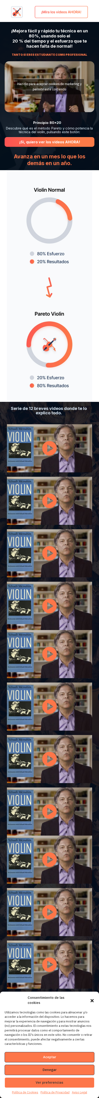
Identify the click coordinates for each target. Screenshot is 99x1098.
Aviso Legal (79, 1092)
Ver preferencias (49, 1082)
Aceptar (49, 1057)
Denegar (50, 1069)
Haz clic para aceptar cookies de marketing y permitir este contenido (49, 86)
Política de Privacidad (55, 1092)
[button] (92, 1000)
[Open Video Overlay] (49, 448)
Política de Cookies (25, 1092)
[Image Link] (49, 12)
